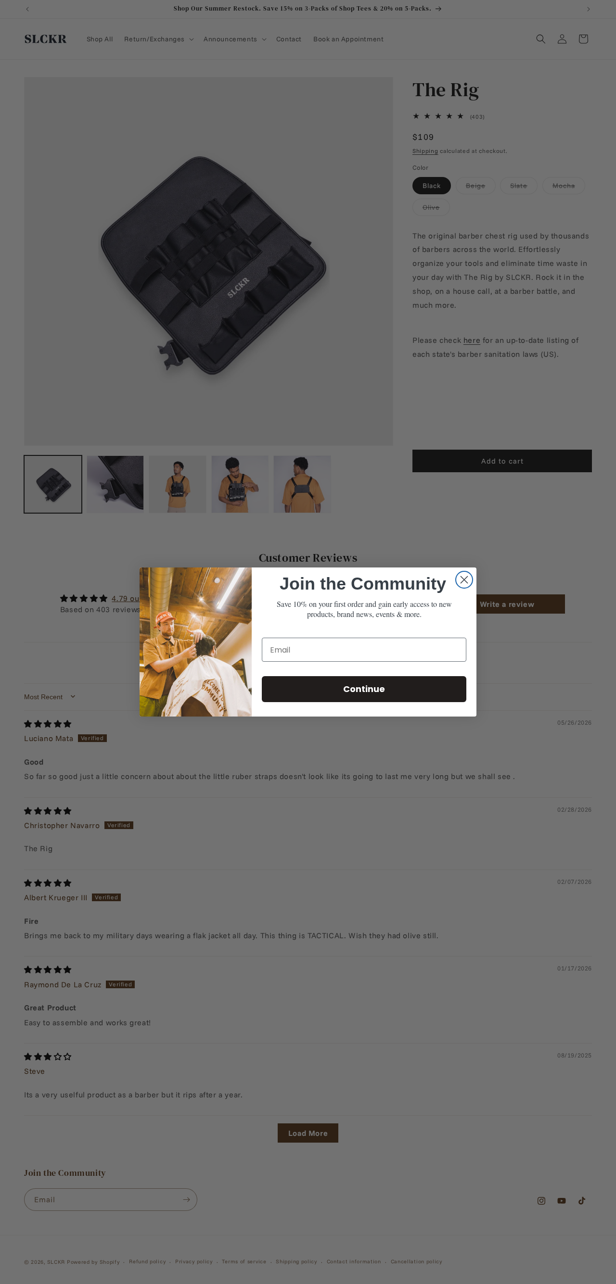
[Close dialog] (464, 579)
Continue (364, 689)
